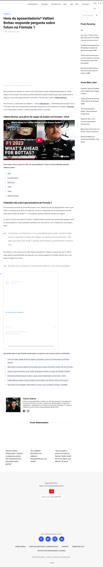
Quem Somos (20, 546)
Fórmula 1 (8, 14)
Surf (9, 173)
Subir (52, 563)
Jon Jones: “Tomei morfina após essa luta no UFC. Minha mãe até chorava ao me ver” (90, 37)
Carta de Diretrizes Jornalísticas (43, 546)
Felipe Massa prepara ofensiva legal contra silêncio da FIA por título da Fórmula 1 (38, 380)
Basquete (11, 182)
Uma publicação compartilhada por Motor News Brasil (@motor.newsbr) (31, 346)
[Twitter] (48, 538)
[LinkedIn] (61, 538)
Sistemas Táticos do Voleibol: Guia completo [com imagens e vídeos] (90, 91)
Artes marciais (13, 196)
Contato (65, 546)
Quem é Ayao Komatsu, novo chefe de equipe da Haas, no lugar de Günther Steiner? (39, 371)
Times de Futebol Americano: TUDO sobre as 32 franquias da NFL (90, 101)
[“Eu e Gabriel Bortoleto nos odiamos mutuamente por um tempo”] (39, 439)
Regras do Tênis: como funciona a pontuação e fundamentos (88, 121)
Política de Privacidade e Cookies (51, 551)
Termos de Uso (78, 546)
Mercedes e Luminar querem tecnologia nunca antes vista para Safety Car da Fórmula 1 (41, 367)
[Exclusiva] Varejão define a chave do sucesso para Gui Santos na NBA (89, 70)
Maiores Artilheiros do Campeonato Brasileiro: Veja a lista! (90, 139)
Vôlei (9, 187)
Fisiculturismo (13, 178)
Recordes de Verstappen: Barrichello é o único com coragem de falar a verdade (37, 385)
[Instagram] (54, 538)
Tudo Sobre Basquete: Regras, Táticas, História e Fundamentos (89, 111)
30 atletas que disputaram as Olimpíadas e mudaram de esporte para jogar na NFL (90, 48)
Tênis (10, 191)
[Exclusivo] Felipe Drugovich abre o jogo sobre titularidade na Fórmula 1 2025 (37, 376)
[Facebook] (41, 538)
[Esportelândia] (14, 5)
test (82, 30)
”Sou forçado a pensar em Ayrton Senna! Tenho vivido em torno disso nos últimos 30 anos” (63, 456)
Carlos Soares (29, 398)
